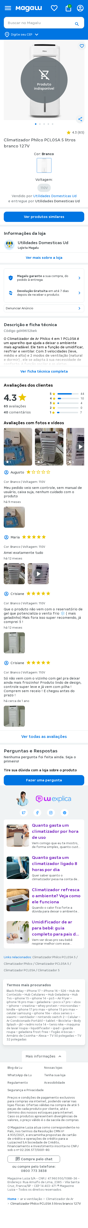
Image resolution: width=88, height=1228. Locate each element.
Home (12, 1199)
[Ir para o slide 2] (40, 124)
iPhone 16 (51, 991)
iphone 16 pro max (20, 1002)
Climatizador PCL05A (19, 970)
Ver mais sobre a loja (44, 258)
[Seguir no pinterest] (65, 812)
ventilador (27, 1017)
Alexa (42, 1035)
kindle (11, 1009)
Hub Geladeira (58, 994)
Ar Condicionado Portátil (25, 1020)
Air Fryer (63, 998)
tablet (50, 1020)
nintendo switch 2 (51, 1017)
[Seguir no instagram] (51, 812)
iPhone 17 (34, 991)
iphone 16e (42, 1013)
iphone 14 (39, 998)
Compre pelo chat (37, 1159)
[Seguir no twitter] (24, 812)
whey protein (47, 1005)
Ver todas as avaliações (44, 736)
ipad (56, 1028)
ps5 (51, 998)
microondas (69, 1005)
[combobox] (44, 22)
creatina (28, 1005)
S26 (63, 991)
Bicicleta (64, 1020)
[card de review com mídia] (18, 447)
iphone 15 (22, 998)
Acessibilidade (54, 1082)
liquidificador (40, 1028)
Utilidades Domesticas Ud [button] (55, 196)
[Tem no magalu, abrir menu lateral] (8, 8)
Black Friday (15, 991)
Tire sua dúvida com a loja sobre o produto (40, 770)
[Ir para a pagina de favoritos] (54, 8)
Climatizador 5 (49, 970)
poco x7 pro (62, 1002)
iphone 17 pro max (31, 1009)
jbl (21, 1024)
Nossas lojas (53, 1067)
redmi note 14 (36, 1024)
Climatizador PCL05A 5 (52, 963)
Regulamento (18, 1082)
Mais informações (40, 1056)
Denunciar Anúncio (19, 308)
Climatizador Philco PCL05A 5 (54, 957)
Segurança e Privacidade (26, 1090)
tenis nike (56, 1024)
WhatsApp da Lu (20, 1075)
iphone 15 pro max (61, 1009)
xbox (77, 1002)
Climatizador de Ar (59, 1199)
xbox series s (62, 1013)
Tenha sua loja (54, 1075)
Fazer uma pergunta (44, 780)
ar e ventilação (31, 1199)
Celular (73, 1017)
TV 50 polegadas (62, 1035)
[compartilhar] (80, 119)
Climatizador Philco (18, 963)
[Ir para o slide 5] (52, 124)
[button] (77, 24)
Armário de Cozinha (21, 1035)
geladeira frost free (33, 1032)
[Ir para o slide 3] (44, 124)
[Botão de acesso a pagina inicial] (30, 8)
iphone (14, 1005)
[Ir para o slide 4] (48, 124)
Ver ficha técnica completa (44, 371)
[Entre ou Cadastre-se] (80, 8)
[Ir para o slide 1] (35, 124)
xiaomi (11, 1017)
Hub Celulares (35, 994)
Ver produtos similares (44, 217)
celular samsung (19, 1013)
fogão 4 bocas (62, 1032)
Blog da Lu (15, 1067)
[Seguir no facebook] (37, 812)
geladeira (43, 1002)
